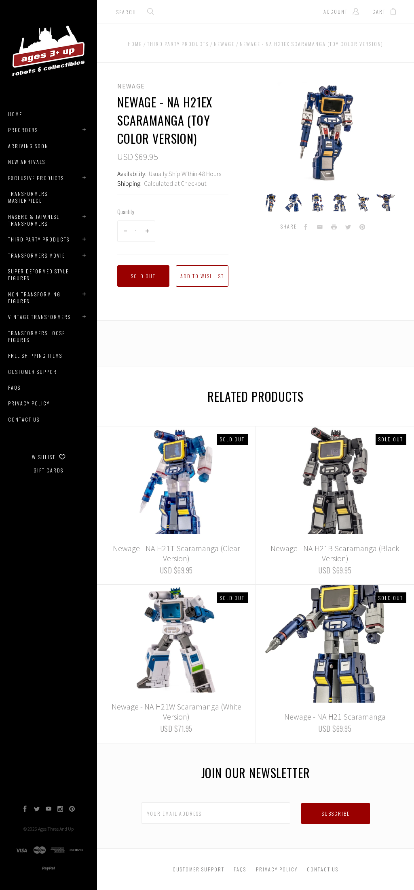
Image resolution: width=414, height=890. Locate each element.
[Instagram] (60, 810)
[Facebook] (25, 810)
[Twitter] (37, 810)
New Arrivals (26, 161)
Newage (131, 86)
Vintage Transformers (39, 316)
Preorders (23, 129)
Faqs (14, 387)
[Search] (150, 12)
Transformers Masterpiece (28, 197)
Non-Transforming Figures (34, 297)
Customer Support (34, 371)
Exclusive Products (36, 177)
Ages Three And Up (56, 829)
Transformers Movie (36, 255)
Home (15, 114)
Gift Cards (48, 470)
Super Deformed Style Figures (38, 274)
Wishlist (44, 456)
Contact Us (24, 419)
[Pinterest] (72, 810)
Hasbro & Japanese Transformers (33, 220)
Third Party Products (39, 239)
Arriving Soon (28, 146)
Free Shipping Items (35, 355)
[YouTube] (48, 810)
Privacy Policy (29, 403)
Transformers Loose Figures (36, 336)
